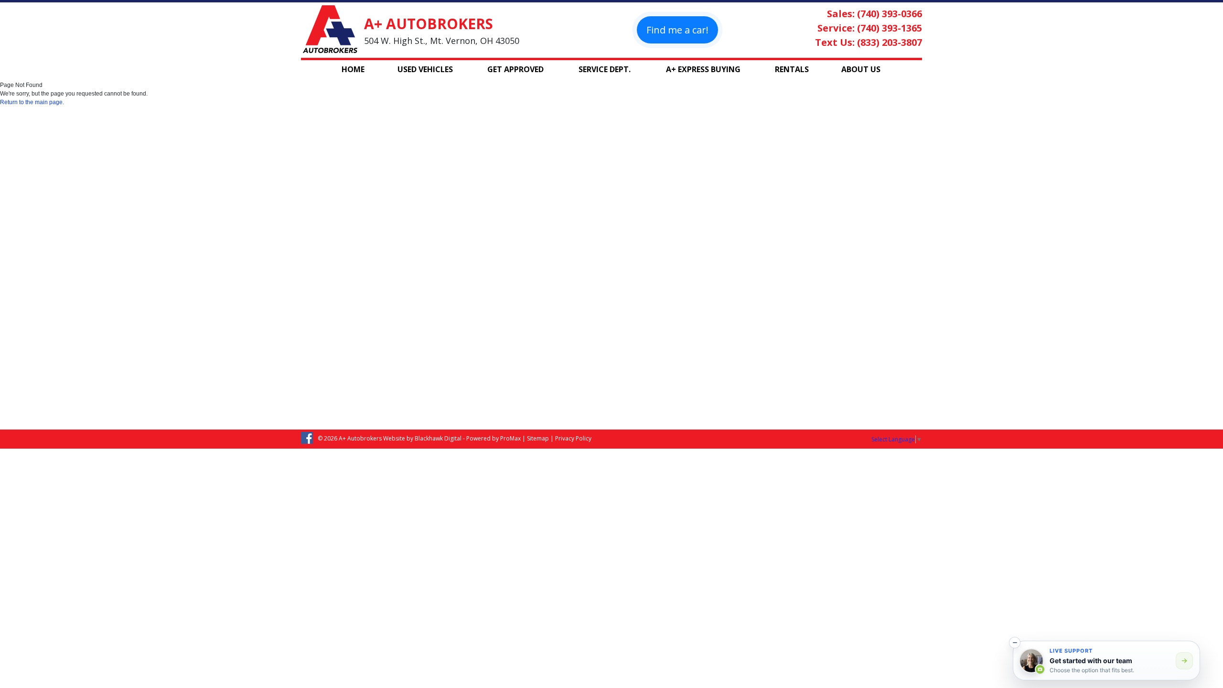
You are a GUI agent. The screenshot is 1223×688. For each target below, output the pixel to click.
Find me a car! (677, 29)
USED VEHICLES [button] (425, 69)
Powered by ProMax (493, 438)
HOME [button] (353, 69)
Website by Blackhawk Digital (422, 438)
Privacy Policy (573, 438)
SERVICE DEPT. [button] (605, 69)
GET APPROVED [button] (515, 69)
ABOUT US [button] (860, 69)
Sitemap (538, 438)
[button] (1014, 642)
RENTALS (792, 69)
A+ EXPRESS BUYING (703, 69)
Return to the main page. (32, 102)
